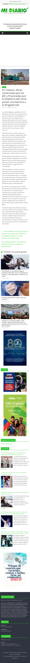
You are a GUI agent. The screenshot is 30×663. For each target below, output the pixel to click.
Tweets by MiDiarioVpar (7, 443)
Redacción (14, 107)
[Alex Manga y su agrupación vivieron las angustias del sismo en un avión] (6, 501)
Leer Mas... (4, 469)
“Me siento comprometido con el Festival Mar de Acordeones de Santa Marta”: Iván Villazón (13, 453)
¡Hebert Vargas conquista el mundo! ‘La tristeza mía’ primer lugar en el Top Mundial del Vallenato (14, 512)
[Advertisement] (15, 50)
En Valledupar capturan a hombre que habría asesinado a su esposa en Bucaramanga (14, 244)
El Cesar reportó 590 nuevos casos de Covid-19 (14, 298)
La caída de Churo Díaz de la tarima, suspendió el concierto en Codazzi (14, 473)
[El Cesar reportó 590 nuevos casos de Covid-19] (15, 282)
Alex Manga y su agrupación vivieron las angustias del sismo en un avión (15, 493)
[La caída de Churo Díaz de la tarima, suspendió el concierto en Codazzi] (6, 482)
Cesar (4, 87)
